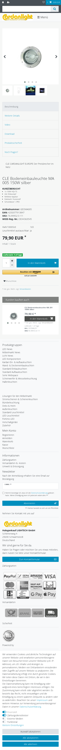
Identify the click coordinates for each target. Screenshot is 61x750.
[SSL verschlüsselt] (8, 635)
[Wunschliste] (43, 2)
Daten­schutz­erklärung (30, 706)
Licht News (7, 355)
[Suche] (55, 9)
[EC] (9, 594)
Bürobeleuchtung (10, 402)
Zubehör (6, 425)
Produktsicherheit (13, 142)
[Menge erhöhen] (12, 261)
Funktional (12, 721)
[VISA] (49, 576)
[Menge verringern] (12, 265)
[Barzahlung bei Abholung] (49, 585)
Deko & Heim (8, 405)
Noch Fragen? (11, 152)
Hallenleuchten (9, 381)
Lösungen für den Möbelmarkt (17, 395)
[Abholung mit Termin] (51, 612)
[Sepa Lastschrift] (23, 576)
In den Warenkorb (36, 262)
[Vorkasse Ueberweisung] (23, 594)
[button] (30, 273)
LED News (7, 349)
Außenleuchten (9, 409)
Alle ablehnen (30, 744)
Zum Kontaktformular (29, 559)
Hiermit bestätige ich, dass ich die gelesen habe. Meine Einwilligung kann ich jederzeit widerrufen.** (29, 494)
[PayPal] (9, 576)
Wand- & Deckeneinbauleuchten (18, 365)
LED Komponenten (11, 358)
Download (9, 133)
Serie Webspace (10, 375)
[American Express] (23, 585)
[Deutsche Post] (11, 612)
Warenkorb (7, 441)
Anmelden (7, 438)
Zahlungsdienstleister (17, 715)
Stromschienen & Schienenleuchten (20, 399)
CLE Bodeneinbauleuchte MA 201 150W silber (39, 309)
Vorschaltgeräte (10, 422)
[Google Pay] (36, 594)
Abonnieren (29, 503)
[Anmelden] (3, 2)
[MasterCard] (9, 585)
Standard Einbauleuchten (14, 368)
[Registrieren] (8, 2)
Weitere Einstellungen (13, 725)
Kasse (5, 444)
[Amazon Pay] (36, 576)
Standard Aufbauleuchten (14, 371)
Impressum (42, 700)
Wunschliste (10, 281)
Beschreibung (11, 106)
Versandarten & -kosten (14, 463)
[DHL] (24, 612)
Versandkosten (25, 289)
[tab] (30, 106)
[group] (13, 316)
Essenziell (12, 712)
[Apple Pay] (49, 594)
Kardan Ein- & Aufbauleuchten (17, 362)
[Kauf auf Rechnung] (36, 585)
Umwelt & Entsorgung (13, 466)
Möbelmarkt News (11, 352)
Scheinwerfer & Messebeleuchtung (19, 378)
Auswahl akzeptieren (30, 731)
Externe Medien (15, 718)
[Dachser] (38, 612)
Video (7, 124)
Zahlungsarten (9, 459)
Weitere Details (12, 115)
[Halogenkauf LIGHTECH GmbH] (18, 523)
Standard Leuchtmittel (13, 412)
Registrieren (8, 434)
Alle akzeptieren (30, 737)
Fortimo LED (8, 418)
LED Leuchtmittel (10, 415)
